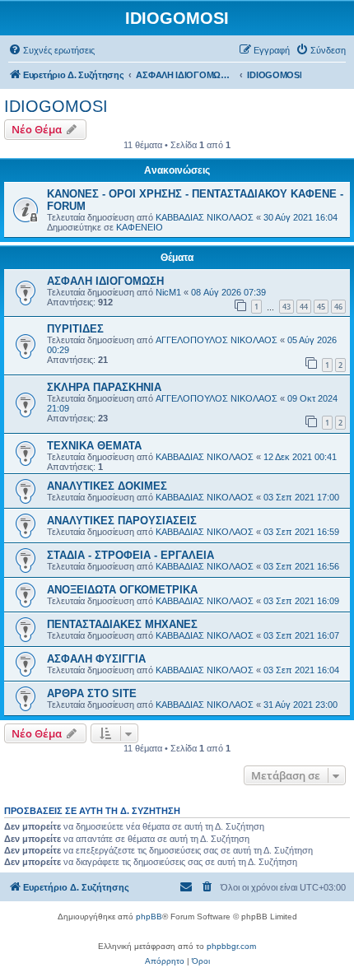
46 (338, 306)
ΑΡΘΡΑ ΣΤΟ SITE (92, 693)
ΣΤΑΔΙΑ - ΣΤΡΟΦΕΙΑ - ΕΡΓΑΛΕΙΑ (130, 555)
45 (321, 306)
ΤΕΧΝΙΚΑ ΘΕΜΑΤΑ (94, 446)
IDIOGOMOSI (56, 106)
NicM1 (168, 292)
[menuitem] (51, 50)
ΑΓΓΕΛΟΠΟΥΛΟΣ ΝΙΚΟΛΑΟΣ (216, 340)
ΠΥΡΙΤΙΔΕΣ (75, 329)
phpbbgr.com (231, 946)
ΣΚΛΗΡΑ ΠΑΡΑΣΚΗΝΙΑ (104, 387)
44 (304, 306)
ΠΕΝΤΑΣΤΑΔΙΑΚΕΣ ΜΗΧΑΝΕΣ (122, 624)
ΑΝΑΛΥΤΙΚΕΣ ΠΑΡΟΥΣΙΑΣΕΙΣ (122, 520)
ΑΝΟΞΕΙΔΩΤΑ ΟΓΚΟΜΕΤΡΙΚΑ (122, 590)
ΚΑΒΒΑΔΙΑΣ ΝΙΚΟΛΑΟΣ (205, 217)
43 (286, 306)
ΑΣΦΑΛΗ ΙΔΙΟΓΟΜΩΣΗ (105, 281)
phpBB (149, 916)
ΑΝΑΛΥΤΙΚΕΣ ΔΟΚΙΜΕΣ (107, 486)
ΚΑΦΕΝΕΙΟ (139, 227)
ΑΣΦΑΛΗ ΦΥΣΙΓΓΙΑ (96, 659)
